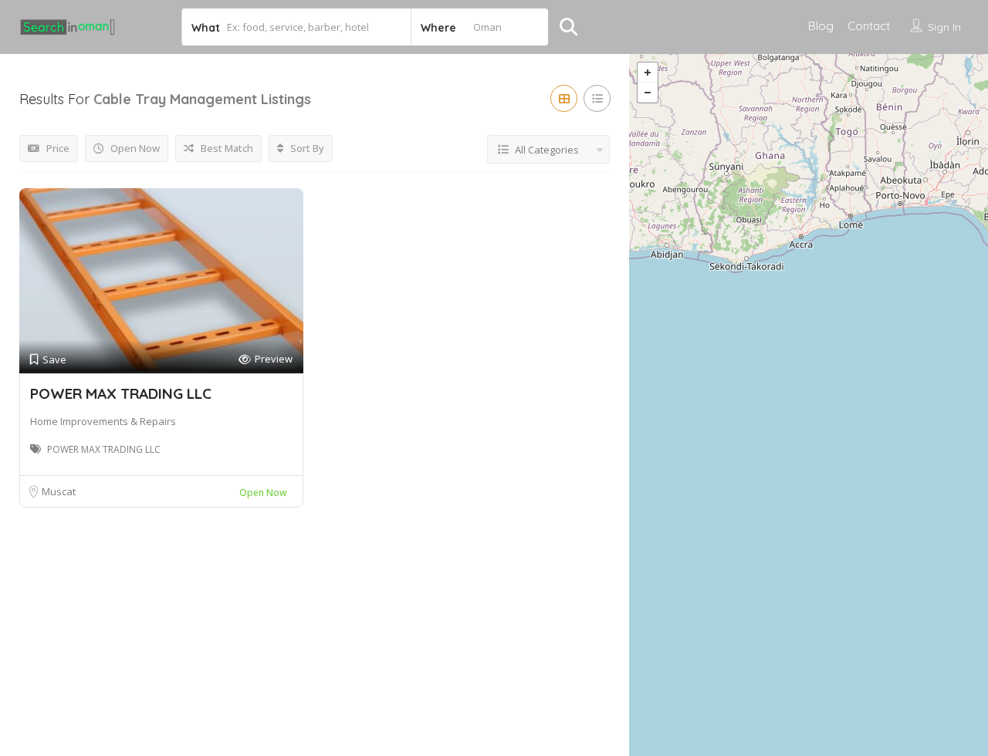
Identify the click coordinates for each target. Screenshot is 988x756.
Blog (821, 26)
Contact (869, 26)
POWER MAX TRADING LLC (120, 393)
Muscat (59, 491)
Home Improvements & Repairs (103, 421)
